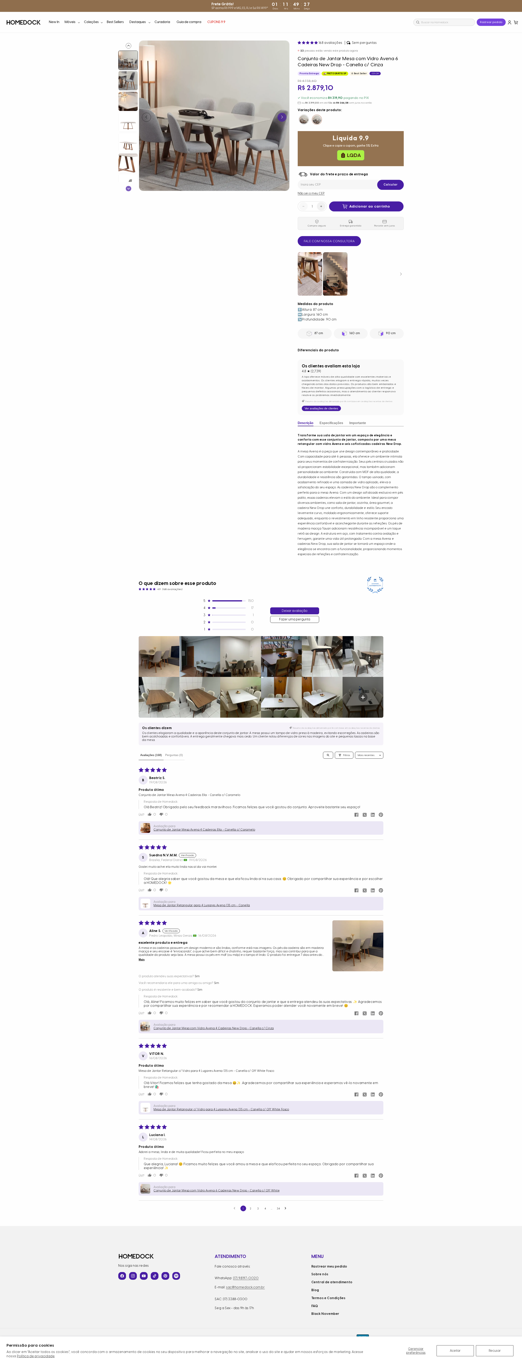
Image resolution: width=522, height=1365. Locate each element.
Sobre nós (319, 1274)
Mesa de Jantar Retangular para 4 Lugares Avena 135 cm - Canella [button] (202, 905)
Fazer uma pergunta (294, 619)
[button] (72, 22)
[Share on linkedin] (372, 815)
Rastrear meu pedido (329, 1266)
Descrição (305, 423)
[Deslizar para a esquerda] (146, 117)
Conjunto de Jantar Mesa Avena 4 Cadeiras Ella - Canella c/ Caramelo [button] (204, 829)
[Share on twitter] (364, 815)
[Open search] (328, 755)
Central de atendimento (332, 1282)
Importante (357, 423)
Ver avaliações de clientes (321, 408)
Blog (315, 1290)
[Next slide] (128, 188)
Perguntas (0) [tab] (174, 755)
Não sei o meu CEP (311, 193)
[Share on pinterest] (380, 815)
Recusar (495, 1351)
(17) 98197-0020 (246, 1278)
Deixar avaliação (294, 611)
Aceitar (455, 1351)
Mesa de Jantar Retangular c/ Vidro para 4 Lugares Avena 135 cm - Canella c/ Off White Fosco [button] (221, 1109)
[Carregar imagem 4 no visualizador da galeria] (128, 122)
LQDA (354, 155)
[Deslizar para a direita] (282, 117)
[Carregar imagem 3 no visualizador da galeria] (128, 101)
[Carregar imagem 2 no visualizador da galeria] (128, 81)
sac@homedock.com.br (245, 1287)
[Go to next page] (286, 1208)
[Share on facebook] (356, 815)
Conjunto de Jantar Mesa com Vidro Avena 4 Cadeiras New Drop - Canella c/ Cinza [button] (214, 1028)
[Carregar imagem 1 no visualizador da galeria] (128, 60)
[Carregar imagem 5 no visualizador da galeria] (128, 142)
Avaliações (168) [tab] (151, 755)
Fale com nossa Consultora (329, 241)
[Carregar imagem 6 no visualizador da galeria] (128, 163)
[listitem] (159, 656)
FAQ (314, 1306)
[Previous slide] (128, 46)
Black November (325, 1314)
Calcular (391, 184)
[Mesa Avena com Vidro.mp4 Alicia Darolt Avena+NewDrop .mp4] (351, 274)
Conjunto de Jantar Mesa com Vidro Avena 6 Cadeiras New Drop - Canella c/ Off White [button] (217, 1190)
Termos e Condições (328, 1298)
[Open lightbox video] (310, 274)
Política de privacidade (36, 1356)
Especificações (331, 423)
